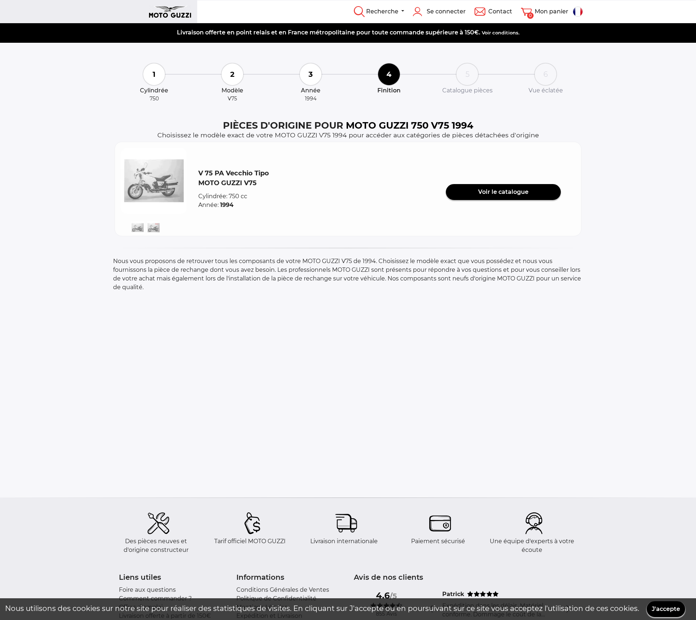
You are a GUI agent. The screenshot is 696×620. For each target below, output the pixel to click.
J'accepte (666, 609)
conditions (505, 33)
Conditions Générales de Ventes (282, 589)
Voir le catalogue (503, 191)
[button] (154, 181)
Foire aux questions (147, 589)
